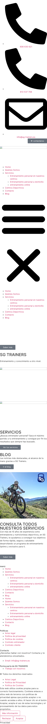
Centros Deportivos (14, 188)
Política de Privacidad (15, 682)
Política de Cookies (14, 685)
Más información (10, 713)
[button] (23, 242)
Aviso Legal (10, 679)
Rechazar (6, 718)
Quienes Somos (12, 170)
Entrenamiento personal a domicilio (27, 182)
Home (8, 167)
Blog (7, 193)
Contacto (9, 190)
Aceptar (19, 718)
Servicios (9, 173)
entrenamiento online (20, 185)
